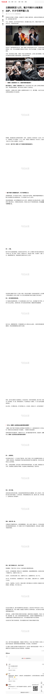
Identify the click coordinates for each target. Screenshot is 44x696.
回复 (9, 668)
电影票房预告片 (18, 13)
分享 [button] (3, 24)
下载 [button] (41, 690)
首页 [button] (41, 683)
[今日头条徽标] (4, 2)
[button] (9, 2)
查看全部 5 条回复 (11, 670)
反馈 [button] (41, 687)
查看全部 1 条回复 (11, 681)
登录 (25, 658)
